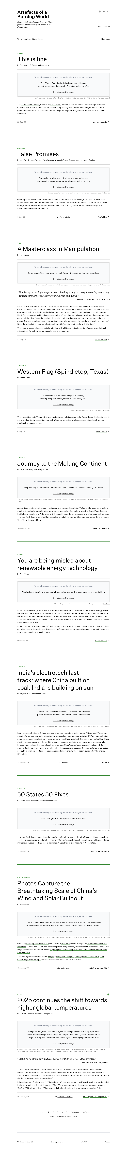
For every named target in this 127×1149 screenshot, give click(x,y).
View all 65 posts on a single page (63, 1116)
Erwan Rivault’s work (90, 1082)
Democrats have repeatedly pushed (75, 629)
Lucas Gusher (27, 417)
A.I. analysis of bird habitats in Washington (76, 843)
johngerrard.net (104, 410)
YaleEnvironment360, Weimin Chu (97, 937)
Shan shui (65, 943)
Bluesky (65, 762)
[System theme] (99, 11)
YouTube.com (105, 285)
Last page (86, 1112)
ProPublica (106, 193)
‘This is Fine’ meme (30, 104)
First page (41, 1112)
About (107, 1142)
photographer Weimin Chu (37, 943)
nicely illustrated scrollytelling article (61, 205)
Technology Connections (62, 610)
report (84, 1085)
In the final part (24, 626)
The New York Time (26, 517)
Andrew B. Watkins (64, 1097)
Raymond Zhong (52, 517)
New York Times (104, 830)
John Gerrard (83, 417)
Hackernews (65, 968)
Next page (105, 39)
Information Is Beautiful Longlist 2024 (40, 1085)
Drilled (20, 202)
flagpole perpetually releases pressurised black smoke (79, 420)
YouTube (106, 604)
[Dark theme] (108, 11)
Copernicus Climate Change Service (37, 1069)
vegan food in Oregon (38, 843)
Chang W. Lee (83, 517)
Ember (107, 726)
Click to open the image (63, 92)
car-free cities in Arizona (28, 840)
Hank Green (22, 315)
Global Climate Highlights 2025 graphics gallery (80, 1051)
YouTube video (29, 610)
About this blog (104, 26)
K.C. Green (55, 104)
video (23, 328)
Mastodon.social (104, 98)
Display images (57, 1142)
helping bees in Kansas (82, 840)
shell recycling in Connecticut (56, 840)
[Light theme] (103, 11)
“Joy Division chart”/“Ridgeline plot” (45, 1082)
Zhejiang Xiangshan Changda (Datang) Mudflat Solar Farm (73, 956)
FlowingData (65, 217)
